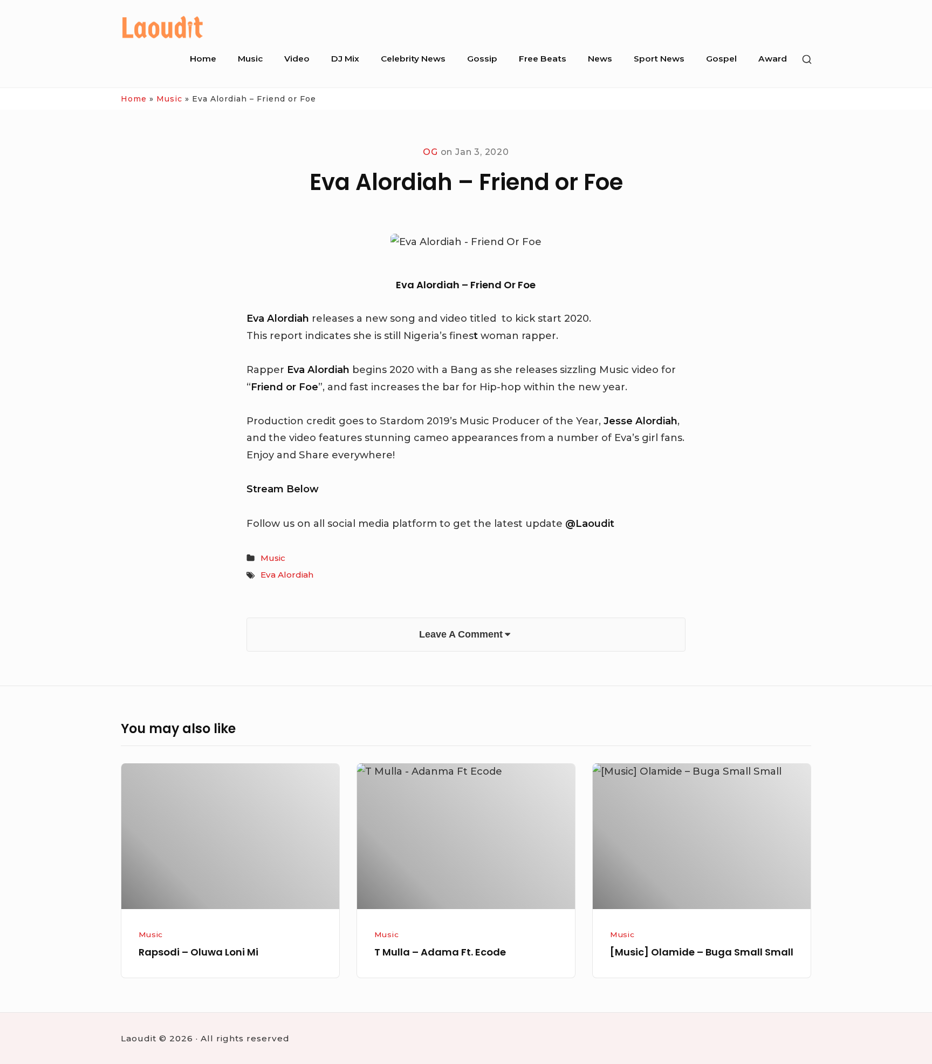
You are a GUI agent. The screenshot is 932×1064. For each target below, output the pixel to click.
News (600, 58)
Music (250, 58)
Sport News (659, 58)
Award (772, 58)
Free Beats (542, 58)
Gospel (721, 58)
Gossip (482, 58)
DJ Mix (345, 58)
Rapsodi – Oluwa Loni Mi (198, 952)
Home (203, 58)
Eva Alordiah (287, 575)
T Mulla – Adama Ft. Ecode (440, 952)
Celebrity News (413, 58)
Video (297, 58)
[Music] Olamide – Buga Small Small (701, 952)
